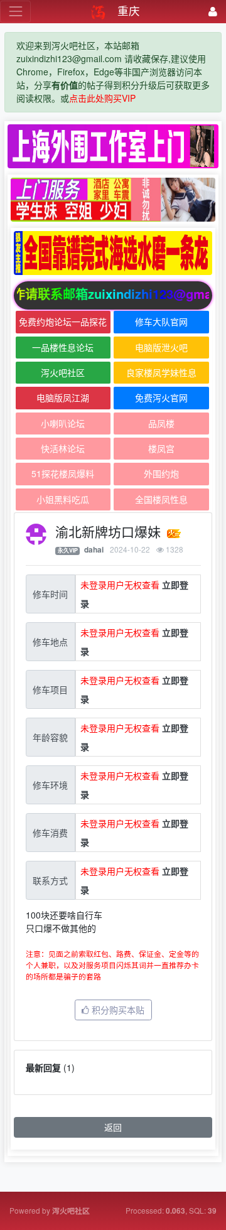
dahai (94, 549)
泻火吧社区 (63, 372)
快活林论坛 (63, 448)
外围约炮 (161, 473)
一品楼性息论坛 (63, 347)
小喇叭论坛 (63, 423)
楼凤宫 (161, 448)
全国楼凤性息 (161, 499)
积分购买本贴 (116, 1009)
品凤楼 (161, 423)
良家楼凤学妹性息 (161, 372)
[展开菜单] (15, 12)
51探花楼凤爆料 (62, 473)
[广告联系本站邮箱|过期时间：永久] (113, 146)
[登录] (212, 12)
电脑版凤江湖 (62, 397)
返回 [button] (113, 1127)
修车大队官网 (161, 321)
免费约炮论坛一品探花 (63, 321)
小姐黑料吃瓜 (62, 499)
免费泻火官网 (161, 397)
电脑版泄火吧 (161, 347)
